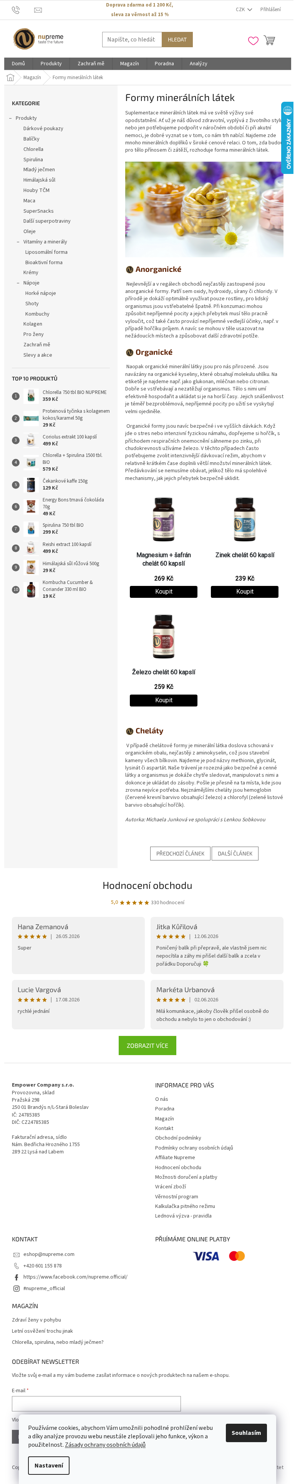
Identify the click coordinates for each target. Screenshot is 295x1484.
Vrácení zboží (170, 1187)
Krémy (30, 272)
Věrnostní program (176, 1197)
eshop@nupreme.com (49, 1254)
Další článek (235, 853)
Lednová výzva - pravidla (183, 1216)
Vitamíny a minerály (45, 242)
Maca (29, 201)
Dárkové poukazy (43, 128)
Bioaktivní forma (44, 262)
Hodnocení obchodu (147, 885)
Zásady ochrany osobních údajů (105, 1445)
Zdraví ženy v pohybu (36, 1320)
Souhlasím (246, 1433)
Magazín (164, 1119)
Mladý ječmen (39, 170)
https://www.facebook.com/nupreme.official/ (75, 1277)
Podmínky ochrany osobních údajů (194, 1148)
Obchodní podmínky (178, 1138)
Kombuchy (37, 314)
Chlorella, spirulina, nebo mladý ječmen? (58, 1342)
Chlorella (33, 149)
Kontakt (164, 1128)
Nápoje (31, 283)
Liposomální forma (46, 252)
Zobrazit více (147, 1045)
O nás (161, 1099)
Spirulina (33, 160)
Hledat (177, 39)
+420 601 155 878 (42, 1266)
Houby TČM (36, 190)
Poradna (164, 1109)
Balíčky (31, 139)
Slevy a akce (37, 355)
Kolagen (32, 324)
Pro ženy (33, 334)
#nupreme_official (44, 1288)
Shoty (32, 304)
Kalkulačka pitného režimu (185, 1206)
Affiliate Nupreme (175, 1157)
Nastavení (49, 1465)
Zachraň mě (36, 345)
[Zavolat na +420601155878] (23, 9)
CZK (241, 9)
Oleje (29, 231)
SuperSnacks (38, 211)
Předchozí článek (180, 853)
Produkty (26, 118)
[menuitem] (18, 64)
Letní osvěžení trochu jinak (42, 1331)
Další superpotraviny (47, 221)
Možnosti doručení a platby (186, 1177)
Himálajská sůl (39, 180)
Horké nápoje (40, 293)
